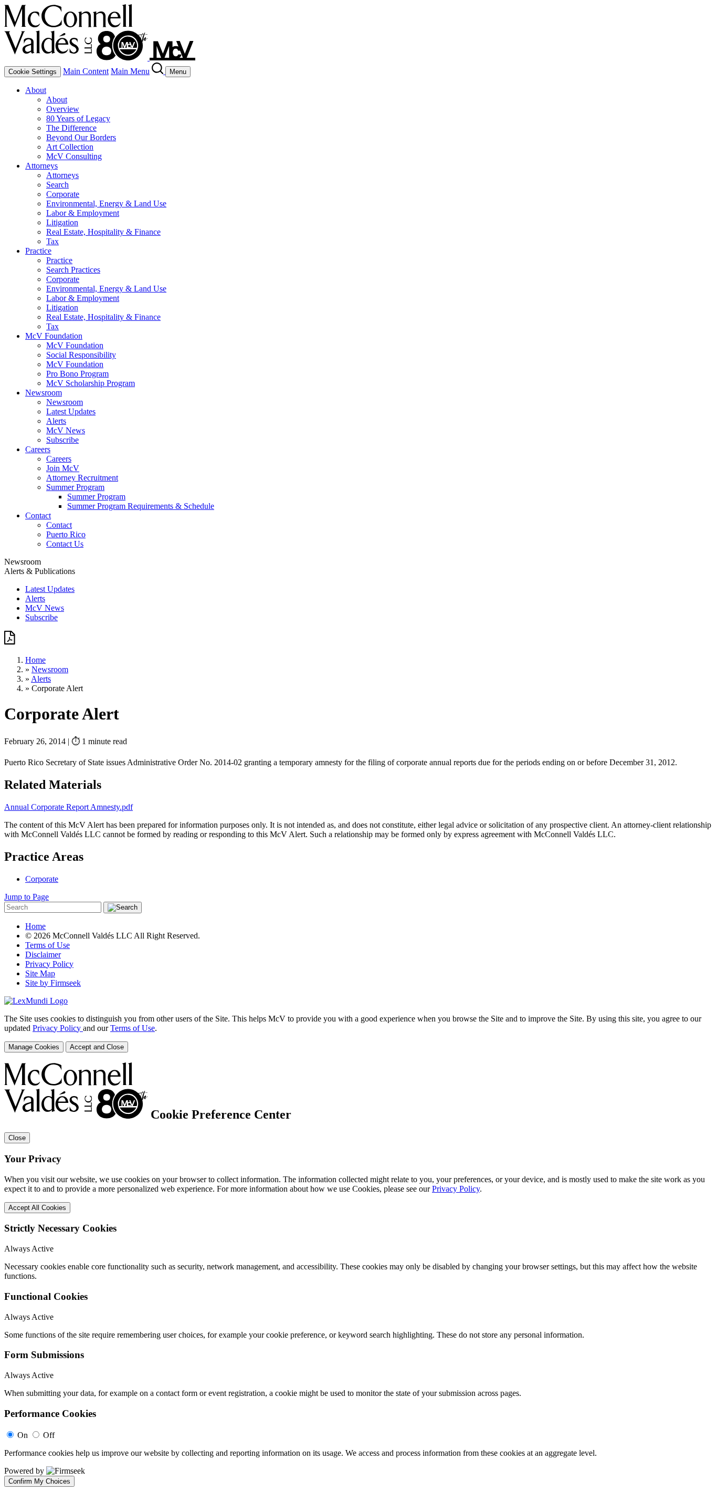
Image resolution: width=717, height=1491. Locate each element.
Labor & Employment (82, 212)
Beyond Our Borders (81, 137)
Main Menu (130, 71)
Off (49, 1435)
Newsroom (43, 392)
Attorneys (41, 165)
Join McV (62, 468)
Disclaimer (43, 954)
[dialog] (358, 1033)
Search (57, 184)
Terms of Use (47, 945)
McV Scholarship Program (90, 383)
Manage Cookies (33, 1047)
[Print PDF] (9, 642)
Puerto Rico (66, 534)
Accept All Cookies (37, 1208)
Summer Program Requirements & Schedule (140, 506)
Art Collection (69, 146)
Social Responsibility (81, 354)
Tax (52, 241)
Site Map (40, 973)
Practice (38, 250)
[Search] (158, 71)
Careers (37, 449)
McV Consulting (74, 156)
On (22, 1435)
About (35, 90)
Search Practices (73, 269)
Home (35, 659)
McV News (65, 430)
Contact (38, 515)
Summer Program (75, 487)
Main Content (86, 71)
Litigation (62, 222)
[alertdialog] (358, 1274)
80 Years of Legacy (78, 118)
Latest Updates (71, 411)
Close (17, 1138)
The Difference (71, 127)
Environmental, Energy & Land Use (106, 203)
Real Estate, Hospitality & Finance (103, 231)
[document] (358, 1274)
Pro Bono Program (77, 373)
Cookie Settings (32, 72)
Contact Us (64, 543)
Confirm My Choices (39, 1481)
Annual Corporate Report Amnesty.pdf (68, 806)
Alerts (56, 420)
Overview (62, 109)
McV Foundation (53, 335)
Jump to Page (26, 896)
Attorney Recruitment (82, 477)
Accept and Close (97, 1047)
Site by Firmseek (53, 982)
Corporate (62, 194)
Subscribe (62, 439)
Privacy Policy (49, 964)
